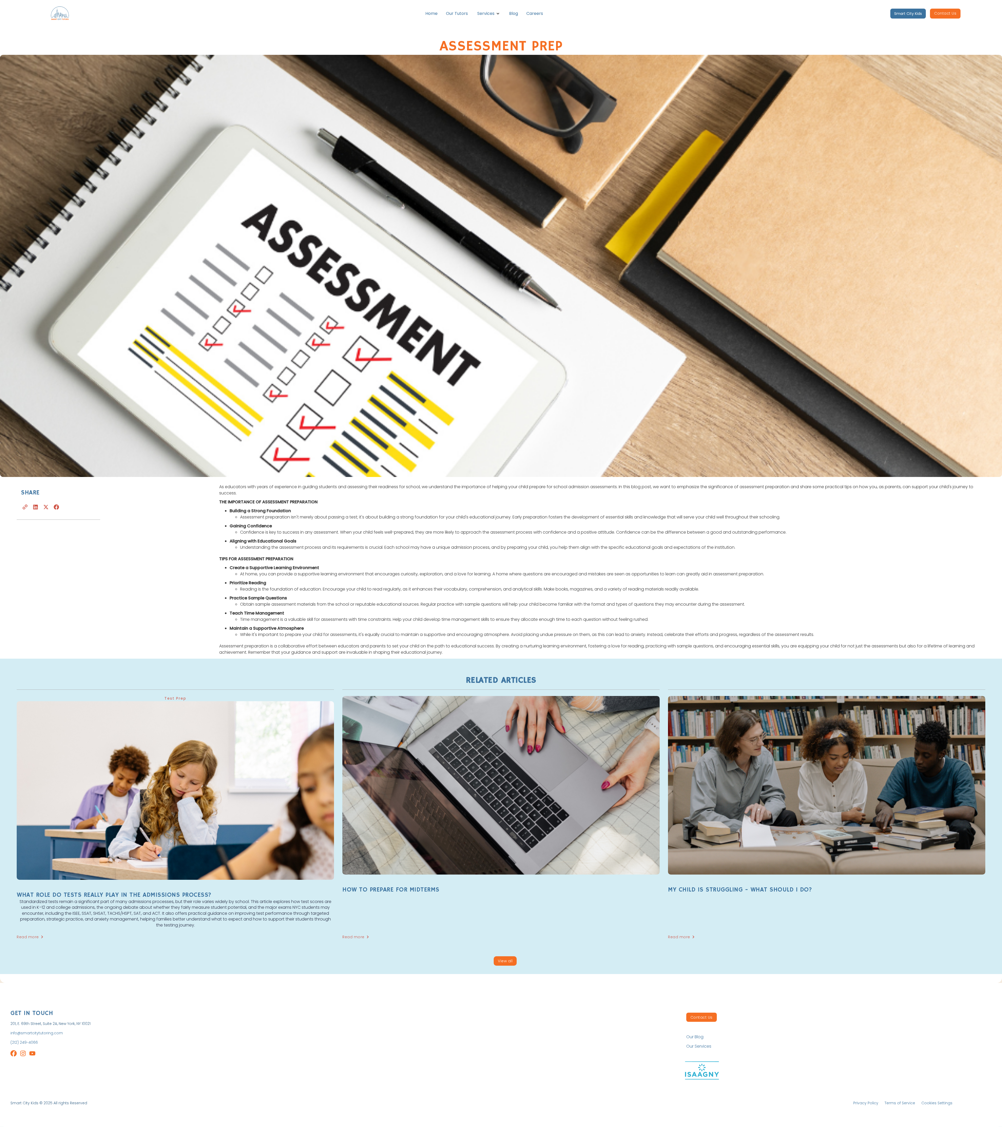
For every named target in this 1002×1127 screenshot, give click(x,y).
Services (485, 13)
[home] (66, 13)
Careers (534, 13)
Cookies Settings (936, 1103)
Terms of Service (900, 1103)
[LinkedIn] (35, 507)
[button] (488, 13)
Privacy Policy (865, 1103)
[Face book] (56, 507)
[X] (46, 507)
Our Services (698, 1046)
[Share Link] (25, 507)
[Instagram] (13, 1054)
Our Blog (694, 1037)
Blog (513, 13)
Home (431, 13)
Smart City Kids (908, 13)
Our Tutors (457, 13)
